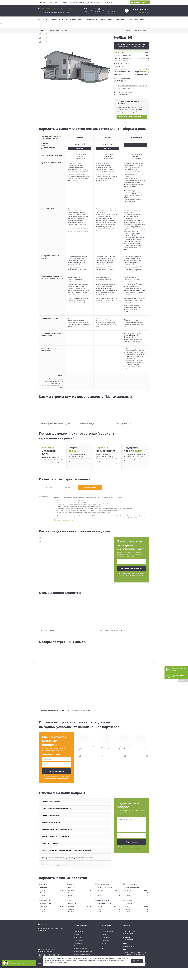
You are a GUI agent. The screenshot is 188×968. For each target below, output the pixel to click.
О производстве (107, 932)
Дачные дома (71, 19)
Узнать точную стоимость (131, 45)
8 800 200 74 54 (141, 9)
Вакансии (105, 940)
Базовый (49, 487)
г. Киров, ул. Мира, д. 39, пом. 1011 (134, 952)
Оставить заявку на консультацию (131, 117)
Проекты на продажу (81, 949)
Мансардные (120, 19)
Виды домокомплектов (76, 2)
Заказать (79, 148)
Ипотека (64, 2)
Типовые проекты (57, 19)
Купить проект (110, 2)
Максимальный (90, 487)
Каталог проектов (80, 925)
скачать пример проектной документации (81, 156)
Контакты (53, 2)
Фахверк (81, 19)
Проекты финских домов (82, 954)
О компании (42, 2)
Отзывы (105, 934)
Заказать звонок (143, 12)
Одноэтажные (92, 19)
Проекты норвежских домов (83, 951)
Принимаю (137, 961)
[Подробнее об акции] (94, 25)
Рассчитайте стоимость (139, 2)
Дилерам (105, 949)
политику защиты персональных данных (131, 575)
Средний (68, 487)
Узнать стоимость (135, 145)
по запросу (145, 72)
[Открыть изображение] (75, 35)
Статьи (104, 943)
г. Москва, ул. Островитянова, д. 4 (134, 954)
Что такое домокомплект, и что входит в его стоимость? (132, 87)
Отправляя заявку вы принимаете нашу (132, 574)
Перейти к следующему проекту (136, 30)
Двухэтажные (106, 19)
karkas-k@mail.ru (128, 946)
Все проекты (43, 19)
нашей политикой (93, 960)
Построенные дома (136, 19)
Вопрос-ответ (106, 937)
